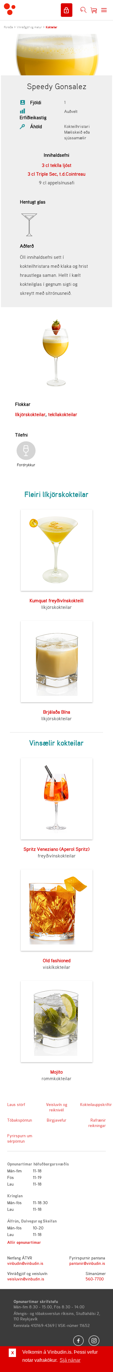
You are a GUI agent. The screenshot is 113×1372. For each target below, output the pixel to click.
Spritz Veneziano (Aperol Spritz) (56, 849)
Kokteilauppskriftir (93, 1104)
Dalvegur (29, 1220)
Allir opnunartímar (24, 1242)
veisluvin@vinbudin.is (25, 1278)
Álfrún (13, 1220)
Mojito (56, 1072)
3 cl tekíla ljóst (56, 165)
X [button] (12, 1352)
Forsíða (8, 27)
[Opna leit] (83, 10)
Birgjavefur (56, 1120)
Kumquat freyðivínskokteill (56, 600)
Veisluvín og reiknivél (56, 1107)
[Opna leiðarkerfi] (104, 10)
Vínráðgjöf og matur (29, 27)
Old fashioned (57, 960)
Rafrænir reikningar (97, 1122)
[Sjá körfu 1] (94, 10)
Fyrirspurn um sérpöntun (19, 1138)
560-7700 (95, 1278)
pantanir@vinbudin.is (87, 1263)
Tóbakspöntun (19, 1120)
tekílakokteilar (62, 414)
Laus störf (16, 1104)
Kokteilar (51, 27)
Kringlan (15, 1195)
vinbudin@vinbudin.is (25, 1263)
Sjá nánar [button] (70, 1360)
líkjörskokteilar (30, 414)
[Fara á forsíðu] (9, 10)
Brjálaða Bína (56, 712)
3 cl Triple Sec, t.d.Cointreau (56, 174)
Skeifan (50, 1220)
